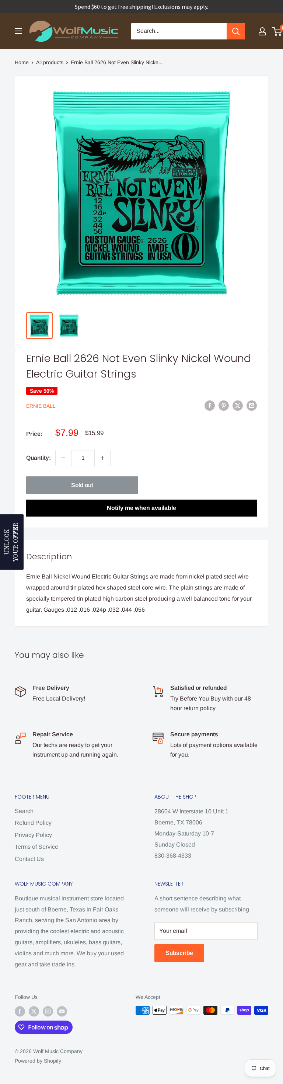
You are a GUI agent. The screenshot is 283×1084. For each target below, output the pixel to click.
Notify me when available (141, 508)
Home (22, 62)
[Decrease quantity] (63, 458)
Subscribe (179, 953)
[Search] (236, 31)
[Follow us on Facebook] (20, 1011)
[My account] (262, 31)
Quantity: (38, 458)
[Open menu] (18, 31)
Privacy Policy (33, 835)
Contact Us (29, 859)
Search (24, 811)
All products (49, 62)
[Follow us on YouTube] (62, 1011)
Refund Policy (33, 823)
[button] (12, 542)
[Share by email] (252, 405)
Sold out (82, 485)
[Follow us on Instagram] (48, 1011)
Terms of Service (36, 847)
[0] (277, 31)
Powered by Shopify (38, 1061)
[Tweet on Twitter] (238, 405)
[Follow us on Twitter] (34, 1011)
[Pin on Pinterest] (224, 405)
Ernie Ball (41, 406)
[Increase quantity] (102, 458)
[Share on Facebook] (210, 405)
